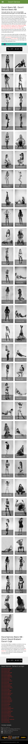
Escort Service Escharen (6, 690)
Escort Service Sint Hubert (6, 681)
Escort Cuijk (17, 25)
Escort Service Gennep (6, 697)
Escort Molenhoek (20, 26)
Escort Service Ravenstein (6, 700)
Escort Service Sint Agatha (7, 687)
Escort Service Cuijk (5, 671)
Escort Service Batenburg (6, 701)
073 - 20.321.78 (14, 38)
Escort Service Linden (5, 670)
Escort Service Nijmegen (6, 698)
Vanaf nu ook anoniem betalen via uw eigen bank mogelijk (15, 44)
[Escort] (14, 738)
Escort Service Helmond (6, 715)
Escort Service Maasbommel (7, 708)
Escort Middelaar (12, 26)
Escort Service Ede (5, 720)
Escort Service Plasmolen (6, 686)
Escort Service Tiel (5, 718)
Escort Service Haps (5, 689)
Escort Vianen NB (4, 25)
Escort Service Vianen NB (6, 668)
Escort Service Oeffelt (6, 692)
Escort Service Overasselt (6, 683)
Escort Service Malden (6, 685)
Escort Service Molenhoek (6, 676)
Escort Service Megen (5, 704)
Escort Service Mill (5, 682)
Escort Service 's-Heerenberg (7, 716)
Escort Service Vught (5, 722)
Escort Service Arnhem (6, 709)
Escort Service (14, 2)
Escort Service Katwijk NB (6, 672)
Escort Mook (4, 28)
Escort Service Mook (5, 678)
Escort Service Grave (5, 696)
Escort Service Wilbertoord (6, 693)
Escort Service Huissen (6, 707)
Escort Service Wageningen (7, 711)
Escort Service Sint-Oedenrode (7, 719)
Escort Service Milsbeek (6, 694)
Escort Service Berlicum (6, 712)
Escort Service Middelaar (6, 675)
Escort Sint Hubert (17, 28)
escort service (8, 37)
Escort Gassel (6, 26)
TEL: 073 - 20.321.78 (14, 49)
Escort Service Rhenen (6, 713)
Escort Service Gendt (5, 703)
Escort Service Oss (5, 705)
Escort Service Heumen (6, 679)
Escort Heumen (10, 28)
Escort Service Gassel (5, 674)
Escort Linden (11, 25)
